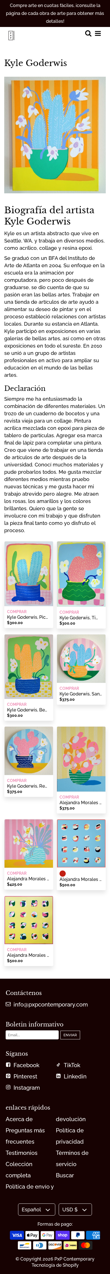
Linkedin (75, 1076)
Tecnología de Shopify (55, 1265)
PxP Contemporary (74, 1259)
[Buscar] (88, 34)
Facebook (26, 1065)
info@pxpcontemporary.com (51, 1004)
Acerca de (19, 1119)
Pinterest (25, 1076)
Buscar (65, 1175)
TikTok (72, 1065)
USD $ (70, 1209)
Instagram (27, 1087)
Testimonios (22, 1153)
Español (31, 1209)
